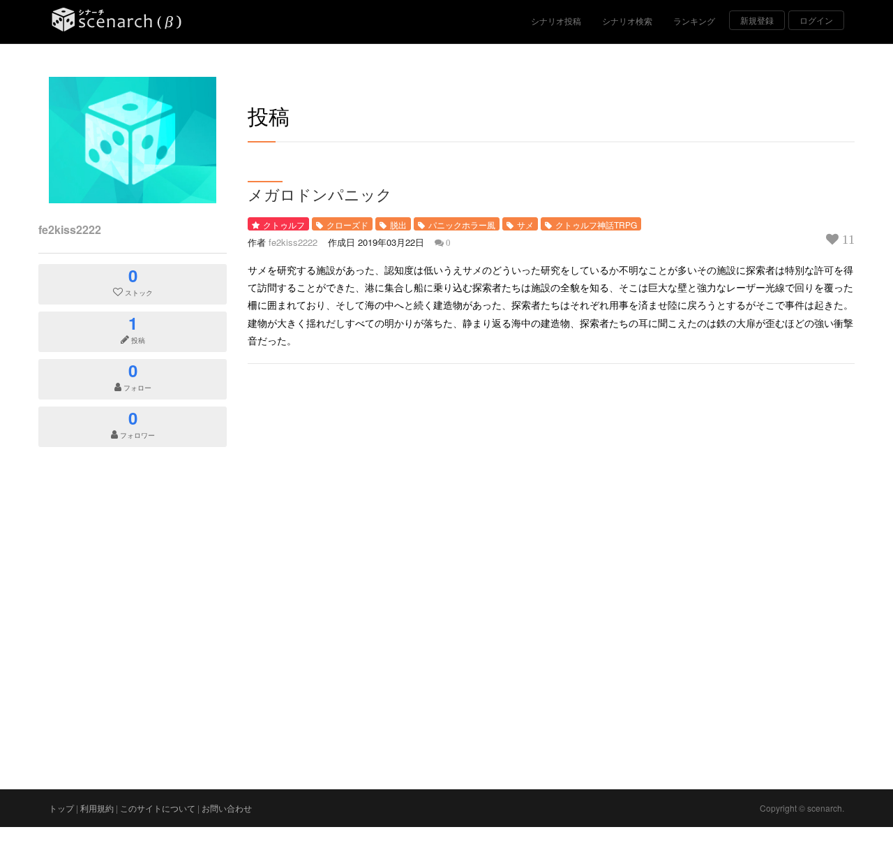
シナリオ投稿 (556, 21)
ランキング (694, 21)
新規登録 (757, 20)
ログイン (816, 20)
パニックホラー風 (461, 225)
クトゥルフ (284, 225)
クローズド (347, 225)
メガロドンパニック (320, 194)
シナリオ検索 (627, 21)
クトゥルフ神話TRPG (596, 225)
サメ (525, 225)
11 (847, 239)
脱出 (398, 225)
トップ (61, 808)
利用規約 (97, 808)
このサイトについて (157, 808)
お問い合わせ (227, 808)
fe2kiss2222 (69, 229)
